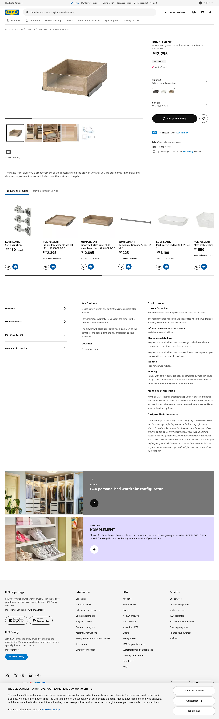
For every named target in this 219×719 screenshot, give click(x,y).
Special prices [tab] (112, 20)
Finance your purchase (180, 632)
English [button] (207, 2)
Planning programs (179, 627)
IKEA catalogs (129, 621)
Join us (126, 610)
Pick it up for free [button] (164, 147)
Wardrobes (43, 29)
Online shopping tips (85, 615)
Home (7, 29)
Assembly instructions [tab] (17, 348)
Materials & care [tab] (14, 334)
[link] (156, 92)
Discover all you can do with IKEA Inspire (25, 609)
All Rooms (19, 29)
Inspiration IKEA (130, 627)
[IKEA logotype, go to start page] (12, 12)
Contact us (81, 598)
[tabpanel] (148, 381)
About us (127, 598)
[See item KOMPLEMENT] (22, 220)
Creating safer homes (133, 655)
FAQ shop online (84, 621)
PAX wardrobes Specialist (182, 621)
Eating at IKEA (108, 3)
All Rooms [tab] (35, 20)
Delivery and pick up (179, 604)
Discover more (12, 649)
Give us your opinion (85, 649)
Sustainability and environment (138, 649)
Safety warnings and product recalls (93, 638)
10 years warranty (12, 157)
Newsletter (128, 661)
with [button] (173, 132)
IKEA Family (74, 3)
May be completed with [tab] (45, 190)
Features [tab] (10, 308)
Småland (174, 638)
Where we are (129, 604)
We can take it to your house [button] (169, 142)
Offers (126, 632)
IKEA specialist (177, 615)
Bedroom (31, 29)
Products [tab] (15, 20)
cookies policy (51, 709)
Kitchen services (177, 610)
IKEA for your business (91, 3)
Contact (153, 3)
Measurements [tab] (13, 321)
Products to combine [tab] (17, 190)
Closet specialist (141, 3)
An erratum (81, 644)
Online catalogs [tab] (53, 20)
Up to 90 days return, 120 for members (179, 151)
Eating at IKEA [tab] (131, 20)
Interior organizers (61, 29)
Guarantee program (85, 627)
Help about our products (88, 610)
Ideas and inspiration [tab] (88, 20)
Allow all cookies (194, 690)
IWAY (125, 666)
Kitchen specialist (124, 3)
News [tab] (70, 20)
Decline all (194, 711)
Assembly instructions (86, 632)
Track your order (84, 604)
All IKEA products (131, 615)
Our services (176, 598)
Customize (192, 700)
